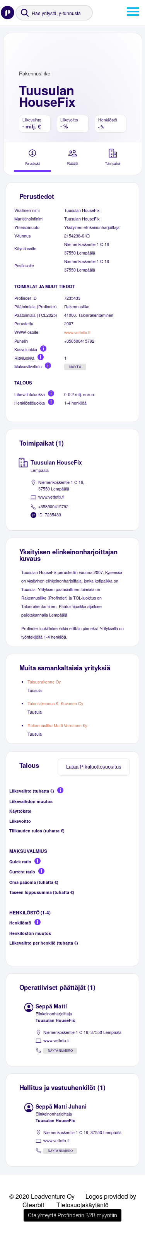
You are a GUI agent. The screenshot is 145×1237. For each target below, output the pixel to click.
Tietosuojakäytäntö (82, 1204)
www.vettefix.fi (77, 332)
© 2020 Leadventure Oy (42, 1196)
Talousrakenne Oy (44, 682)
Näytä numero (60, 1050)
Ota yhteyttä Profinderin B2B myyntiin (72, 1215)
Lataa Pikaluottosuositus (93, 767)
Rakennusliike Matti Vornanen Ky (57, 725)
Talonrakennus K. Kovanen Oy (55, 703)
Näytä (75, 367)
